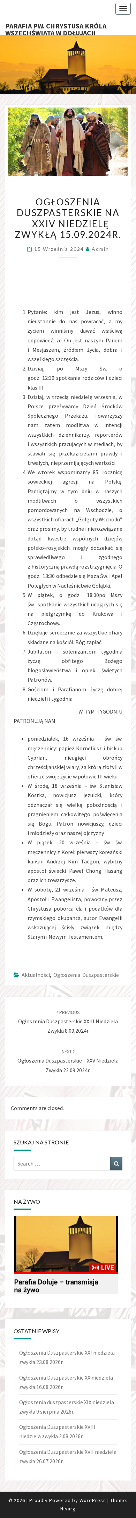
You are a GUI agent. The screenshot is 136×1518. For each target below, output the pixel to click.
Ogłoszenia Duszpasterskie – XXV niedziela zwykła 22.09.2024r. (68, 1060)
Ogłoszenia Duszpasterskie (86, 974)
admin (100, 249)
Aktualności (36, 974)
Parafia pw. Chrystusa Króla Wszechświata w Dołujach (55, 28)
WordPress (93, 1500)
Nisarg (68, 1509)
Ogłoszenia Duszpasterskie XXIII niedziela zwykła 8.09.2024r (68, 1021)
